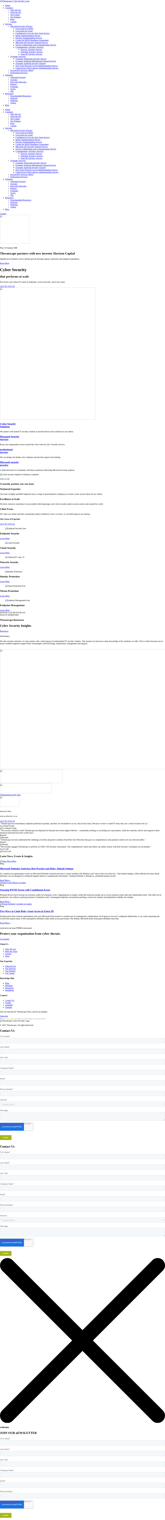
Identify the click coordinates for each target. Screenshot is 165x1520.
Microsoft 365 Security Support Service (31, 42)
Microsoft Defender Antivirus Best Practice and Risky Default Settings (36, 868)
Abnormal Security (18, 77)
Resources (9, 94)
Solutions (9, 75)
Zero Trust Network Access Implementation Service (36, 66)
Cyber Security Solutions (8, 425)
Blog (7, 105)
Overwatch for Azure (24, 31)
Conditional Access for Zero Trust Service (32, 33)
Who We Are (15, 10)
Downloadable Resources (20, 96)
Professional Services (19, 73)
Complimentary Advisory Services (29, 47)
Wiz (12, 91)
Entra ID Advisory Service (31, 54)
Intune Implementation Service (27, 36)
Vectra (12, 89)
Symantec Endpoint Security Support (30, 63)
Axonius (13, 80)
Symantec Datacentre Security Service (31, 59)
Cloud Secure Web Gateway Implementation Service (36, 68)
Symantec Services (18, 56)
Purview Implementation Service (28, 38)
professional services (6, 451)
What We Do (15, 12)
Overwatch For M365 (24, 29)
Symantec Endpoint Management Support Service (35, 61)
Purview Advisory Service (31, 49)
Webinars (14, 100)
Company (9, 8)
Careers (13, 22)
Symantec (14, 87)
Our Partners (15, 17)
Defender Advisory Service (32, 52)
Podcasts (13, 98)
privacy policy (10, 1018)
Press (12, 19)
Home (7, 5)
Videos (13, 103)
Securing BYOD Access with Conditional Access (25, 890)
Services (8, 24)
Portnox (13, 84)
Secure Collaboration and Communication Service (35, 45)
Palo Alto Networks (18, 82)
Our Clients (15, 15)
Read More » (5, 880)
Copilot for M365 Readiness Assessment (31, 40)
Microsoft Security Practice (21, 26)
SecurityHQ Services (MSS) (21, 70)
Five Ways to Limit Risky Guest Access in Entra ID (27, 911)
